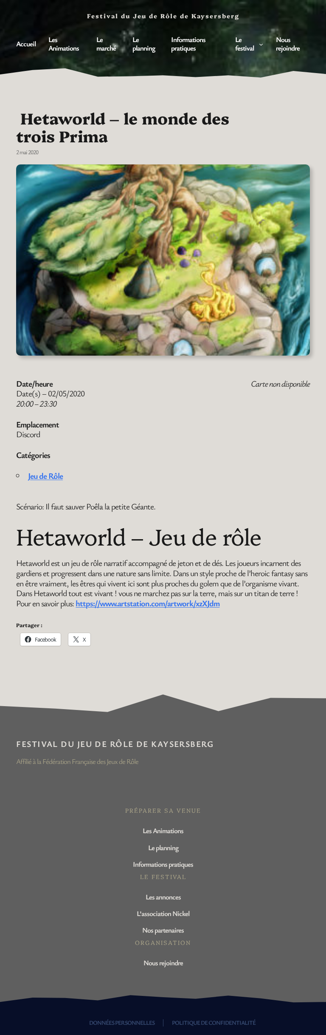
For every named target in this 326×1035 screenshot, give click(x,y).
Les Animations (163, 830)
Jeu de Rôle (45, 475)
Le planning (163, 847)
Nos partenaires (163, 930)
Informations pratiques (163, 864)
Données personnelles (122, 1022)
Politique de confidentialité (214, 1022)
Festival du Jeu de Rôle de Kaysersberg (115, 743)
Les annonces (163, 897)
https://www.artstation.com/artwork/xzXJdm (147, 603)
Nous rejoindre (163, 962)
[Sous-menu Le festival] (261, 44)
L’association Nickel (163, 913)
